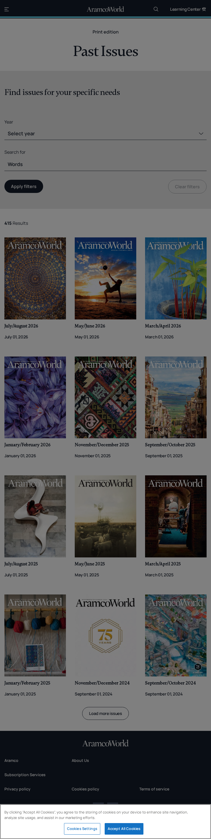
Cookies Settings (82, 828)
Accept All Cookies (124, 828)
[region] (105, 821)
